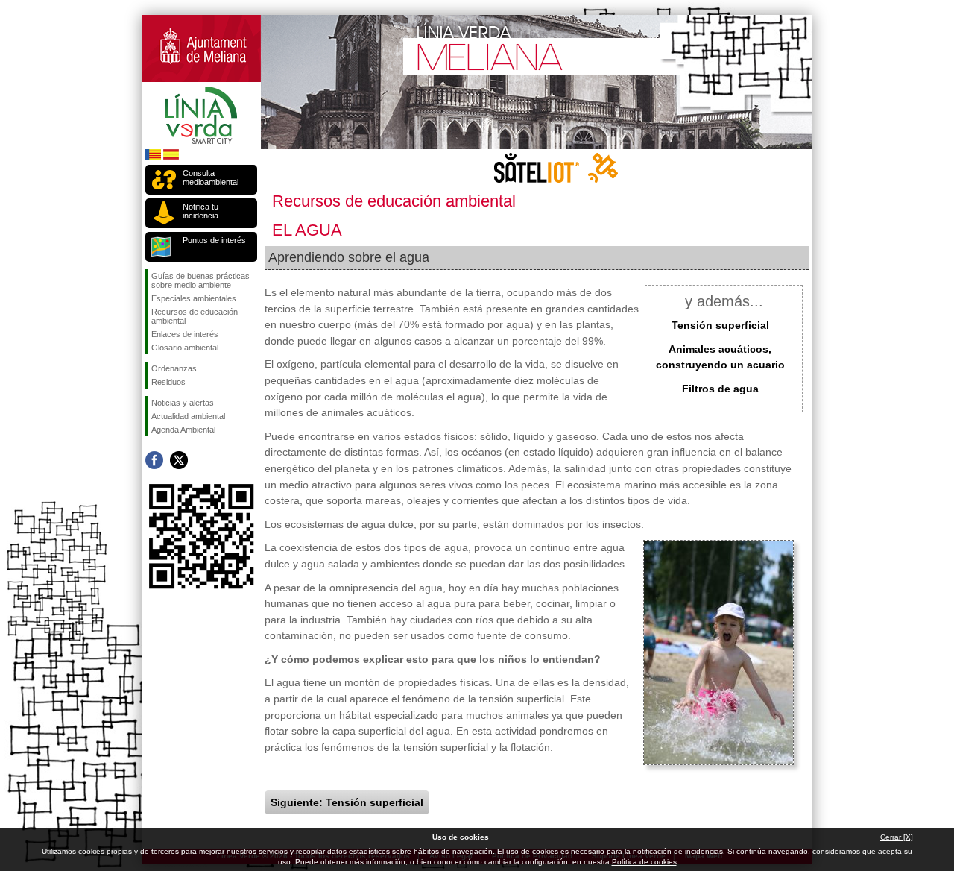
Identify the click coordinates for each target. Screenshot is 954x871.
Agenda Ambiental (183, 429)
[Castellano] (171, 157)
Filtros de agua (720, 388)
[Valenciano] (153, 157)
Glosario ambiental (184, 347)
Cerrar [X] (896, 837)
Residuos (168, 381)
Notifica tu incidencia (200, 211)
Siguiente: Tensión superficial (347, 802)
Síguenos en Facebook (154, 460)
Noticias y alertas (182, 402)
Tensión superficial (720, 325)
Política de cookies (644, 862)
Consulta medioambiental (210, 177)
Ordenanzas (174, 368)
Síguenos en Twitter (179, 460)
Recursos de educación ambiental (194, 316)
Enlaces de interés (184, 334)
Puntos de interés (214, 240)
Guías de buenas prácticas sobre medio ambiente (200, 280)
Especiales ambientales (193, 298)
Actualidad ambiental (188, 416)
